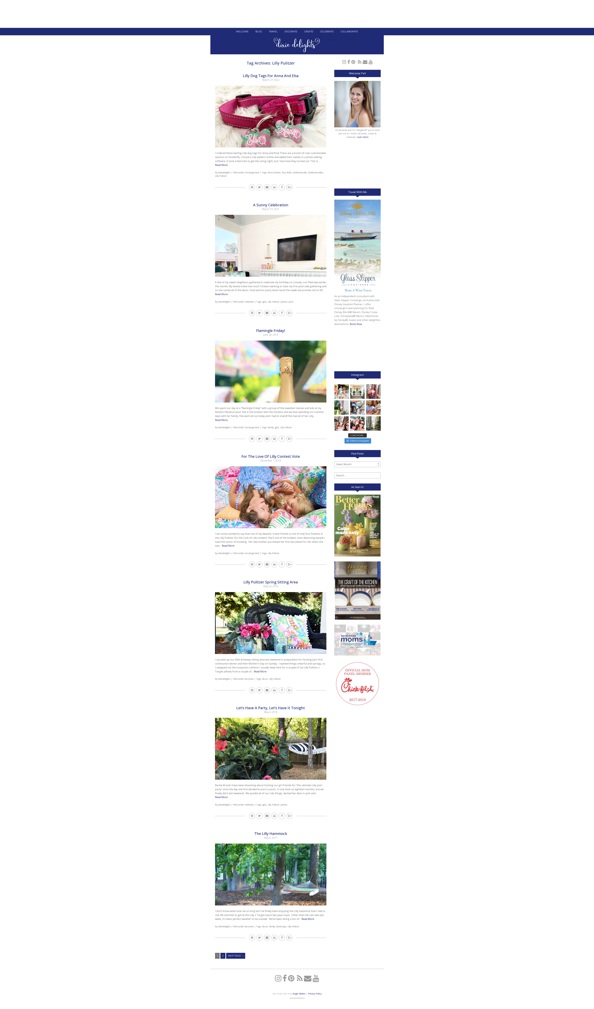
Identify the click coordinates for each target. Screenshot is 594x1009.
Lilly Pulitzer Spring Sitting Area (270, 582)
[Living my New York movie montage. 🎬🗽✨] (357, 423)
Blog (258, 31)
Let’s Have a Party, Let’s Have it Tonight (270, 707)
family (271, 427)
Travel (273, 31)
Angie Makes (299, 993)
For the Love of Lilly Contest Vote (270, 456)
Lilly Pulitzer (221, 175)
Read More (221, 165)
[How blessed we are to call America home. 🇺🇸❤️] (341, 407)
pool (291, 301)
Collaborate (349, 31)
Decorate (290, 31)
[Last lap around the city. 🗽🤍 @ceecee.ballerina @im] (341, 423)
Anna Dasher (274, 172)
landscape (281, 926)
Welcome (242, 31)
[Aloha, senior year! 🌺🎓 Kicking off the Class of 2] (341, 391)
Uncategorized (252, 172)
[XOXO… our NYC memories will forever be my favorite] (373, 407)
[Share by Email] (267, 187)
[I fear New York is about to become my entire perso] (373, 423)
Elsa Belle (286, 172)
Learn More (362, 137)
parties (284, 301)
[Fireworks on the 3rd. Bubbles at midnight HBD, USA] (373, 391)
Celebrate (327, 31)
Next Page (234, 955)
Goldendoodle (300, 172)
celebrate (249, 301)
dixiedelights (224, 172)
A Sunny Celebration (270, 204)
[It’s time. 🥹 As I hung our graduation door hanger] (357, 391)
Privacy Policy (315, 993)
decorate (249, 678)
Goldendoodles (315, 172)
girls (264, 301)
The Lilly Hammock (270, 833)
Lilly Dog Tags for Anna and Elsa (271, 75)
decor (265, 678)
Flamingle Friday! (270, 330)
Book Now (356, 324)
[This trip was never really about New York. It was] (357, 407)
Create (308, 31)
